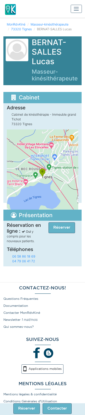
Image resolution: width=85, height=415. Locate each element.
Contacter (57, 408)
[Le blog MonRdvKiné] (48, 353)
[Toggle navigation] (76, 9)
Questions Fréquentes (20, 299)
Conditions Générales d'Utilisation (30, 401)
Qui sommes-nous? (18, 327)
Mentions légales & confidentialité (30, 394)
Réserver (26, 408)
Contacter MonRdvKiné (21, 313)
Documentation (15, 306)
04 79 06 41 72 (23, 261)
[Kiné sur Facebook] (36, 353)
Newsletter (12, 320)
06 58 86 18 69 (23, 256)
